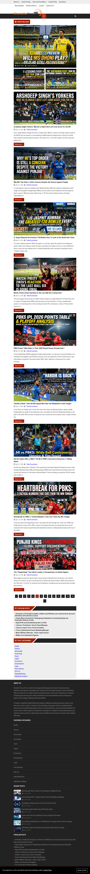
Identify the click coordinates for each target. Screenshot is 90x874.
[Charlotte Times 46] (27, 12)
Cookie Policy (47, 870)
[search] (75, 16)
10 (58, 596)
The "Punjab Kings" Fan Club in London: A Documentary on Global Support (41, 572)
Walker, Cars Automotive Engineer (27, 635)
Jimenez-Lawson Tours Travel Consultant (30, 628)
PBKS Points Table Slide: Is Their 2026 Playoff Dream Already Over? (39, 348)
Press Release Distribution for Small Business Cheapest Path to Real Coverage (47, 821)
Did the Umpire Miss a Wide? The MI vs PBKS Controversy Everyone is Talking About (43, 460)
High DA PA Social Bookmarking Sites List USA (31, 623)
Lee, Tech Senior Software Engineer (26, 865)
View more (18, 144)
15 (67, 596)
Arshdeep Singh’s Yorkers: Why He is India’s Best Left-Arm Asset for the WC (42, 127)
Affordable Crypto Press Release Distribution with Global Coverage (43, 828)
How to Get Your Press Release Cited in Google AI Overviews (41, 815)
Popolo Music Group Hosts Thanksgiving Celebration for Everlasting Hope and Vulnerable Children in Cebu (41, 619)
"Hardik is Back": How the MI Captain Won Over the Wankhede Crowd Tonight (42, 404)
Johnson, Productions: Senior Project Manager (32, 625)
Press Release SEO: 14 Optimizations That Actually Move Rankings (43, 797)
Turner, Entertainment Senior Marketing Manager (32, 630)
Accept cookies (82, 870)
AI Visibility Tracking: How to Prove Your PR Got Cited (39, 803)
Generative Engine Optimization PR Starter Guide (37, 809)
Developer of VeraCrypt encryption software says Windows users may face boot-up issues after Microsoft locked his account (45, 615)
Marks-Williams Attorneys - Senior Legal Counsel (32, 633)
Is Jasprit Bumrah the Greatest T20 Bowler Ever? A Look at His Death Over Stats (44, 237)
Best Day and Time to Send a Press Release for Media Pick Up (41, 791)
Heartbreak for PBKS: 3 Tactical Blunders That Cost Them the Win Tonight (42, 517)
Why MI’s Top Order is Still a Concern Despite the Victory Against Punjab (41, 182)
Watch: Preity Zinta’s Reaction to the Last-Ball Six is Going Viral (37, 293)
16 (72, 596)
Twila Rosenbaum (32, 129)
